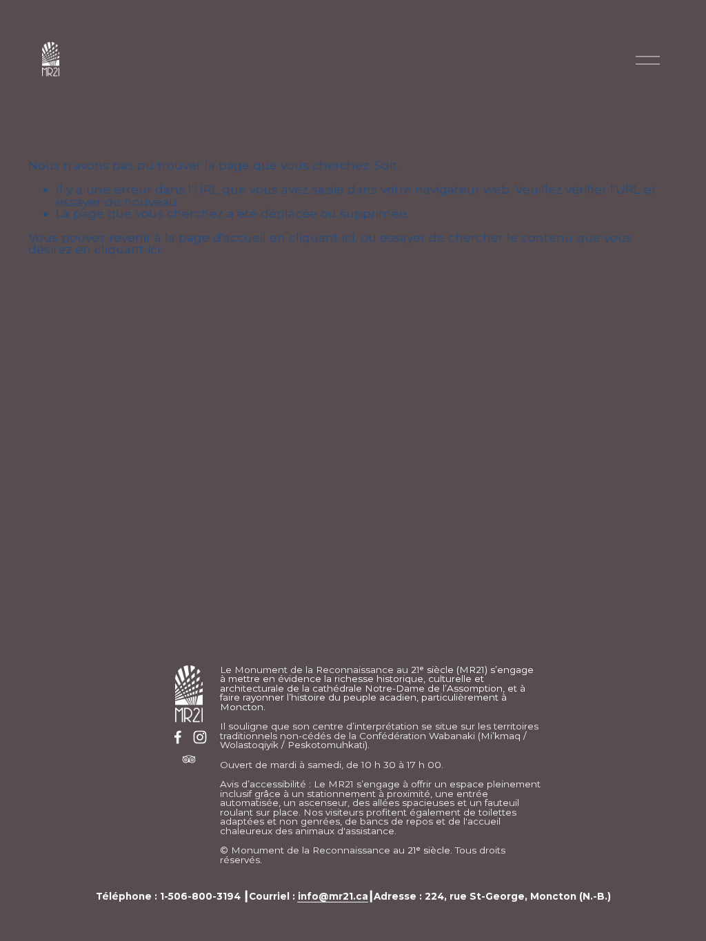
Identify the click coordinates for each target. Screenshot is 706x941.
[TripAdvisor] (189, 759)
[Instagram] (200, 737)
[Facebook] (178, 737)
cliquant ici (321, 237)
